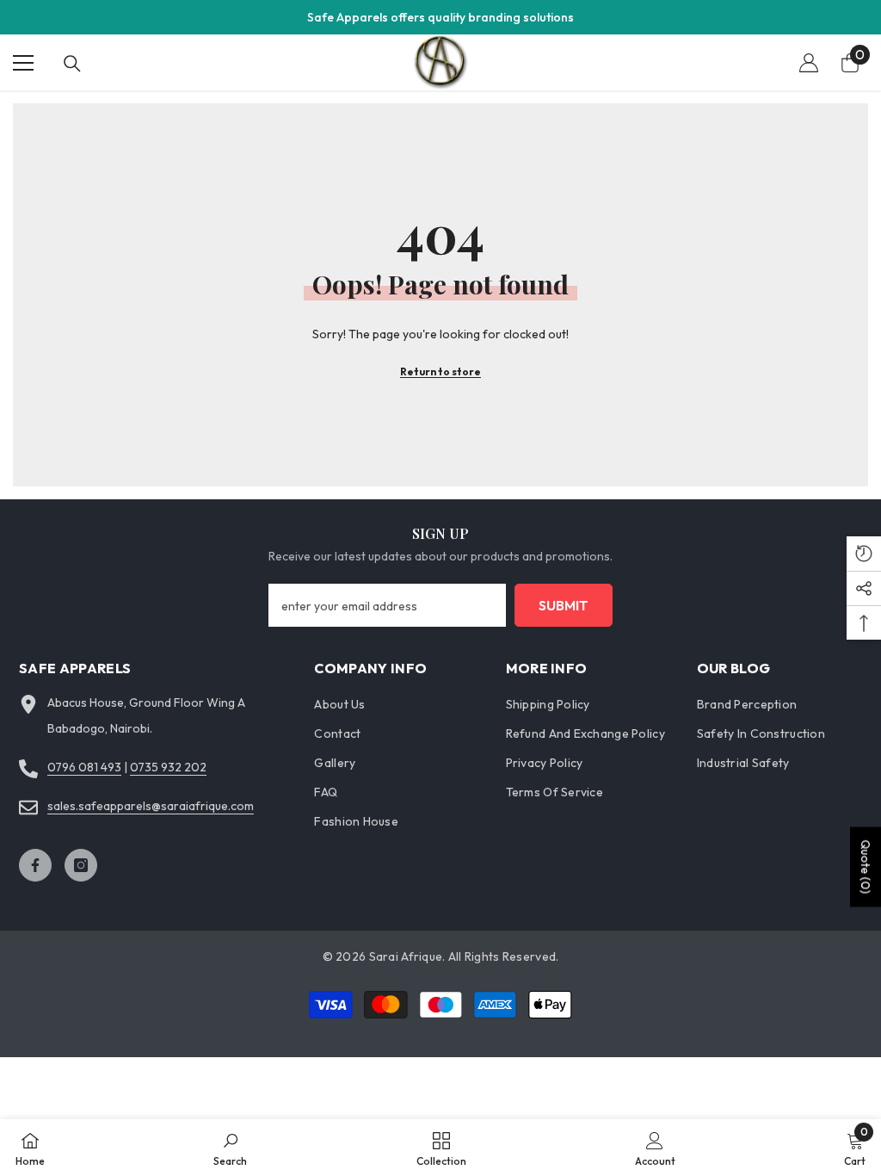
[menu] (23, 63)
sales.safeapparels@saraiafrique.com (150, 806)
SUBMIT (563, 605)
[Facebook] (35, 865)
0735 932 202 (168, 767)
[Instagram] (81, 865)
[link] (230, 1148)
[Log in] (808, 62)
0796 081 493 (84, 767)
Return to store (440, 371)
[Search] (72, 63)
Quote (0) (865, 866)
